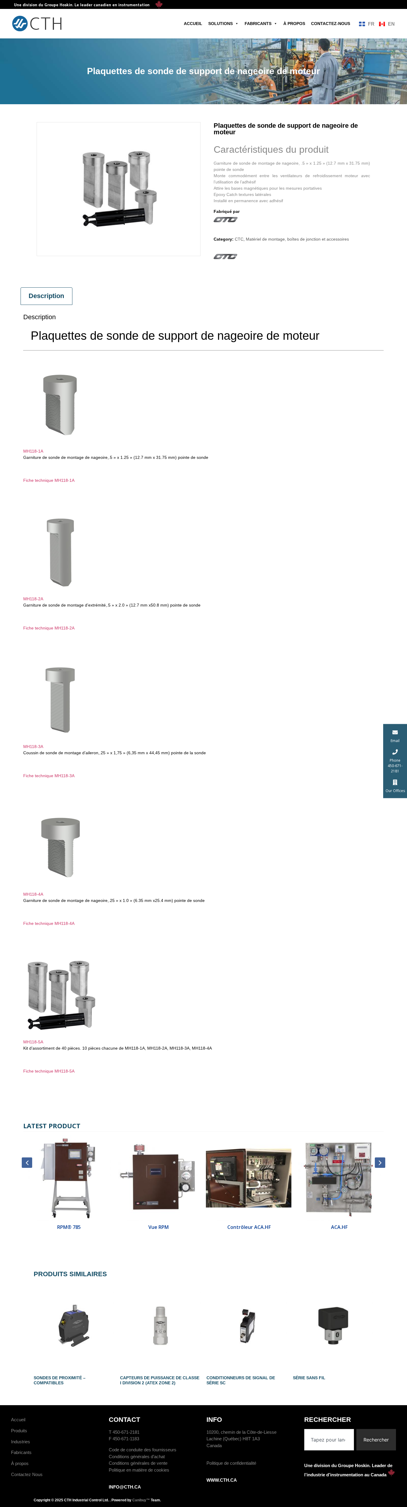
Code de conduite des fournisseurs (142, 1449)
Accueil (193, 23)
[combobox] (329, 1439)
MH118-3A (33, 746)
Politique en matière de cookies (139, 1469)
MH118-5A (33, 1042)
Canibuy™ (141, 1500)
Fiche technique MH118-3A (48, 775)
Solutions (220, 23)
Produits (19, 1430)
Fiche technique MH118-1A (48, 480)
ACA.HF (339, 1227)
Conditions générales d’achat (137, 1456)
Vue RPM (158, 1227)
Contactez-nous (330, 23)
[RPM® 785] (68, 1178)
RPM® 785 (68, 1227)
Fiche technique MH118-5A (48, 1071)
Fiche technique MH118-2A (48, 628)
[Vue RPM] (158, 1178)
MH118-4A (33, 894)
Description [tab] (46, 296)
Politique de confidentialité (231, 1463)
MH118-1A (33, 451)
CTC (239, 239)
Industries (20, 1441)
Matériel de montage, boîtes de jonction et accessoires (297, 239)
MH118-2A (33, 598)
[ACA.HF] (339, 1178)
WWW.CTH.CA (221, 1480)
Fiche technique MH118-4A (48, 923)
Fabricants (258, 23)
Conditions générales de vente (138, 1463)
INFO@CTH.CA (125, 1486)
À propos (294, 23)
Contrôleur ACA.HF (248, 1227)
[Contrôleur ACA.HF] (248, 1178)
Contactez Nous (27, 1474)
